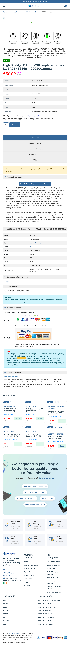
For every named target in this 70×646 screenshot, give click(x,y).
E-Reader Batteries (53, 577)
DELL (5, 607)
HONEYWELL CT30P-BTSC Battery (50, 600)
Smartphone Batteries (54, 562)
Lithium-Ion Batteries (54, 592)
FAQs (35, 160)
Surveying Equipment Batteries (54, 588)
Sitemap (27, 585)
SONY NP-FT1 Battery (45, 621)
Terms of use (28, 579)
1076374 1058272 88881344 (36, 486)
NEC (4, 624)
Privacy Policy (29, 575)
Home (5, 12)
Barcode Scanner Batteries (52, 582)
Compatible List (35, 143)
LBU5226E (8, 282)
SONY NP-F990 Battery (46, 624)
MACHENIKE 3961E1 (33, 432)
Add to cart (15, 125)
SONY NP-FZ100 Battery (46, 614)
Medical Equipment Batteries (53, 573)
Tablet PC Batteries (53, 565)
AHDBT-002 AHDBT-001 (36, 504)
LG (35, 12)
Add (19, 418)
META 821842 (31, 406)
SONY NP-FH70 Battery (46, 617)
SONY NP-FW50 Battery (46, 610)
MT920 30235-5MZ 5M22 (35, 492)
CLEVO (5, 604)
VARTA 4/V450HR (10, 406)
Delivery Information (31, 565)
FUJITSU (6, 610)
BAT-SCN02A (48, 498)
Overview (35, 138)
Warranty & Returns (35, 154)
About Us (27, 562)
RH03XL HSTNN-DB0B (27, 498)
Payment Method (29, 568)
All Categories (14, 12)
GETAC (5, 614)
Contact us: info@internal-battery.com (39, 116)
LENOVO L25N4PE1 (11, 432)
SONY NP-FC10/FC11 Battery (48, 607)
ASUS (5, 600)
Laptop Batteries (26, 12)
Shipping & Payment (35, 149)
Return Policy (28, 572)
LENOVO (6, 621)
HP (4, 617)
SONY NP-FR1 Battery (45, 604)
